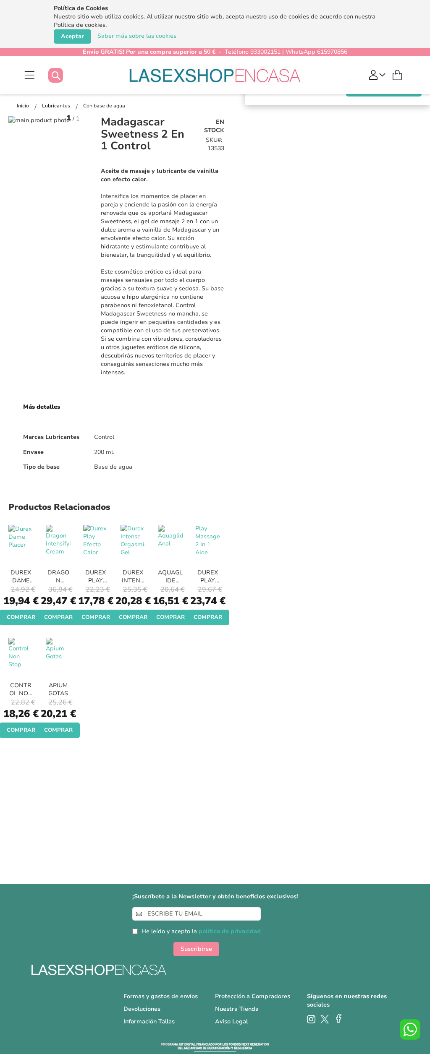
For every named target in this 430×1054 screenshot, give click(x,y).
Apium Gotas (58, 689)
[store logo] (215, 75)
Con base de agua (104, 105)
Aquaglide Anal (170, 580)
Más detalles (41, 407)
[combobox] (64, 75)
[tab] (41, 407)
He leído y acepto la (201, 931)
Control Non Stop (21, 693)
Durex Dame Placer (21, 580)
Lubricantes (56, 105)
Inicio (23, 105)
